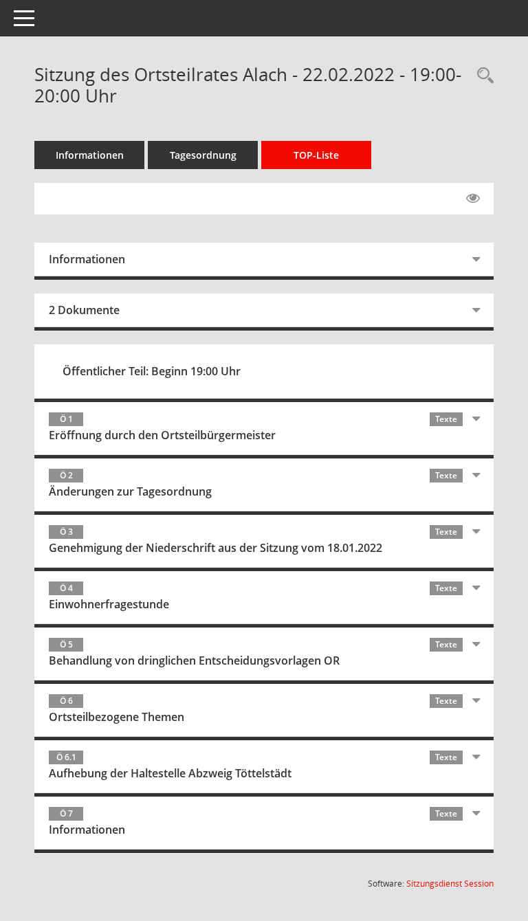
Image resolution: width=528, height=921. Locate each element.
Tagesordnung (203, 155)
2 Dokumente (84, 310)
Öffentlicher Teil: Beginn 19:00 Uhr (152, 371)
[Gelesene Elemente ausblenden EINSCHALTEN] (473, 198)
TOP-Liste (316, 155)
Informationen (90, 155)
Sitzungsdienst (450, 883)
